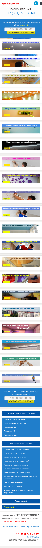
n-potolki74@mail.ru (31, 537)
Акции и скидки (10, 427)
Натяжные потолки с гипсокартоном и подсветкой (18, 492)
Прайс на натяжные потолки (15, 423)
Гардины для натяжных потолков (16, 465)
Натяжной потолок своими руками (17, 473)
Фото (11, 527)
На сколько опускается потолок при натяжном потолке (20, 478)
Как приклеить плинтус (13, 487)
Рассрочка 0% (9, 431)
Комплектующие (10, 435)
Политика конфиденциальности (14, 521)
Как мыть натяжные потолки (15, 457)
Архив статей (9, 507)
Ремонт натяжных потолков (14, 453)
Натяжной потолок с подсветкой (16, 461)
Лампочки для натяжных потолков (17, 469)
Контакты (36, 527)
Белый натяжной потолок (13, 483)
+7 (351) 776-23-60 (21, 13)
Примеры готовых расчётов (14, 419)
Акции (16, 527)
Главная (5, 527)
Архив (29, 527)
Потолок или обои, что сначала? (16, 449)
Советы (23, 527)
